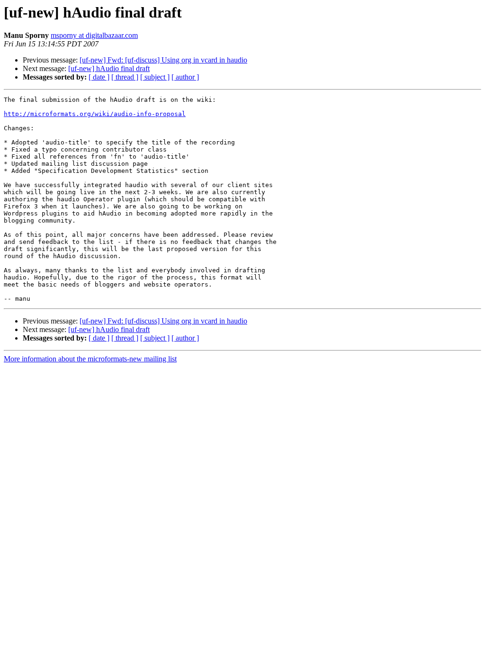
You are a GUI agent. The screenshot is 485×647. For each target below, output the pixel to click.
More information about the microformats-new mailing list (90, 359)
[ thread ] (124, 77)
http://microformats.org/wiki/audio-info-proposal (95, 113)
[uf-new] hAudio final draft (109, 68)
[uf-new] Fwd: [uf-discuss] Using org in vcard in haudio (163, 60)
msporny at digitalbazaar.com (94, 35)
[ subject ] (155, 77)
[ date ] (99, 77)
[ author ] (185, 77)
